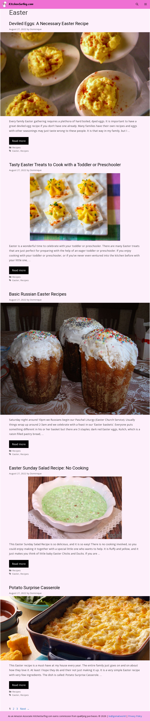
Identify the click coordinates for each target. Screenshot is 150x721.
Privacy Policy (135, 716)
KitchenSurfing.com (21, 4)
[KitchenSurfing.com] (5, 4)
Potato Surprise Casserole (34, 588)
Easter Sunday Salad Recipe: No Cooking (48, 468)
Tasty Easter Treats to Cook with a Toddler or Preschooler (65, 165)
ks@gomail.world (117, 716)
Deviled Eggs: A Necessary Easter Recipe (48, 23)
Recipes (16, 147)
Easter (15, 150)
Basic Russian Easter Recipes (37, 294)
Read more (19, 141)
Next (24, 708)
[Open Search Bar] (137, 4)
